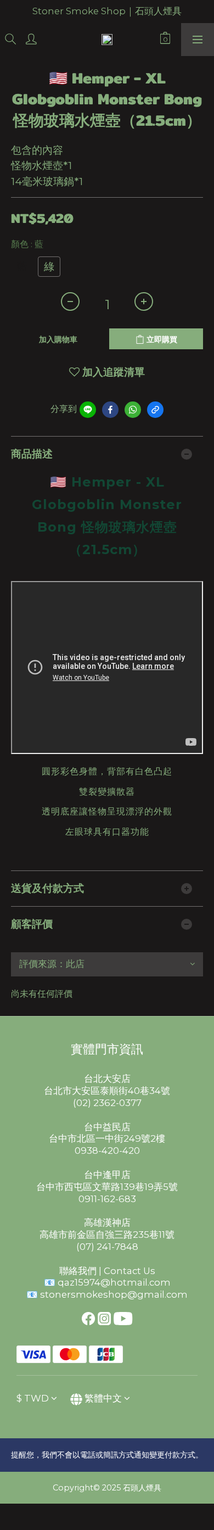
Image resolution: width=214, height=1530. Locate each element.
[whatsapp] (133, 409)
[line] (88, 409)
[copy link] (155, 409)
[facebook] (110, 409)
